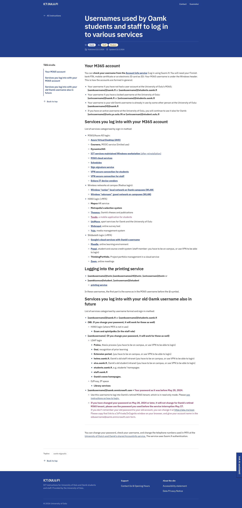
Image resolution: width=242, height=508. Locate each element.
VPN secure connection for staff (107, 176)
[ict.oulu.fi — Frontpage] (51, 4)
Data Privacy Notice (173, 490)
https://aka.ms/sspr (184, 409)
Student (113, 45)
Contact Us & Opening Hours (135, 485)
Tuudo (94, 217)
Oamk (91, 45)
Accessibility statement (175, 485)
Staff (104, 45)
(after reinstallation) (126, 153)
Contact (183, 4)
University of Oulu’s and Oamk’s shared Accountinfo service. (115, 436)
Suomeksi (194, 4)
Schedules (96, 162)
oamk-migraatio (59, 453)
